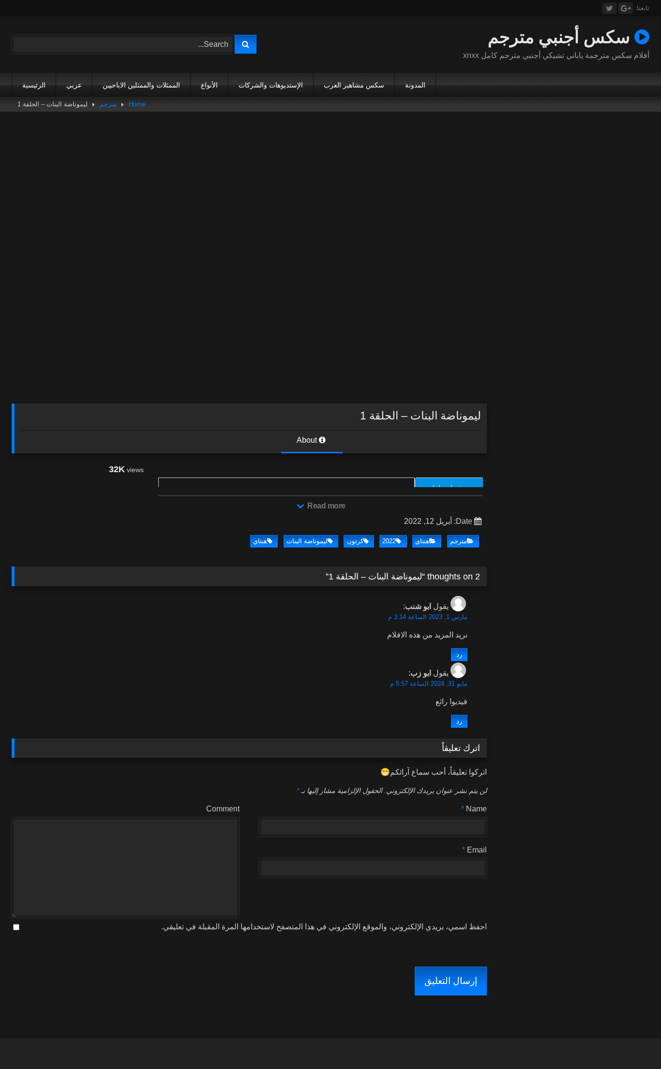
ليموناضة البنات (307, 541)
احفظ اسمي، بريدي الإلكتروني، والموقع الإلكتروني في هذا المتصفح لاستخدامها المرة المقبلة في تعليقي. (324, 927)
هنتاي (422, 541)
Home (137, 104)
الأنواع (209, 85)
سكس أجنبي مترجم (561, 36)
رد (459, 654)
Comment (223, 809)
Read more (326, 506)
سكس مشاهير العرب (354, 85)
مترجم (108, 104)
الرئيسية (33, 85)
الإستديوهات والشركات (271, 85)
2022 (389, 541)
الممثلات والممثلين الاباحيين (141, 85)
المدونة (415, 85)
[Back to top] (631, 1040)
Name (474, 809)
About (308, 440)
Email (474, 850)
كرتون (355, 541)
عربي (74, 85)
